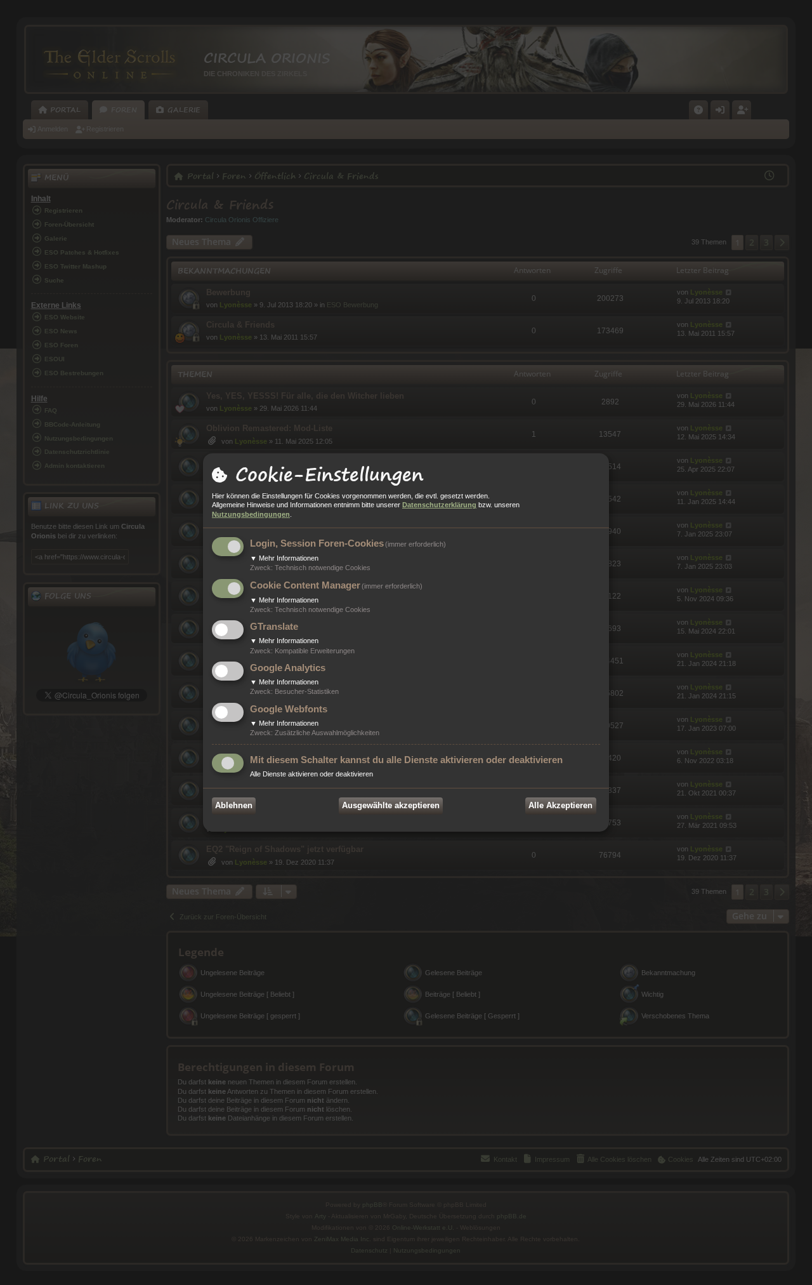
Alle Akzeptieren (560, 805)
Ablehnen (233, 805)
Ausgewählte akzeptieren (391, 805)
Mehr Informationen (284, 558)
